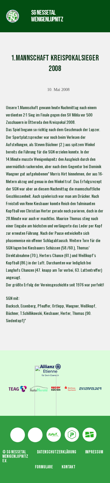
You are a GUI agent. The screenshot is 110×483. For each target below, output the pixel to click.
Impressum (94, 452)
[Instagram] (35, 435)
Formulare (44, 467)
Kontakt (68, 467)
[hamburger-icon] (80, 16)
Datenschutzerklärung (56, 452)
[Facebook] (17, 435)
